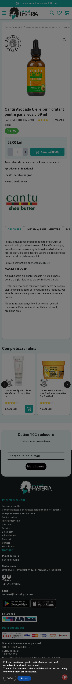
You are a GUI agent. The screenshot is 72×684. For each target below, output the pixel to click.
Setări (10, 678)
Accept (24, 678)
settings (31, 671)
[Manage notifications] (64, 677)
